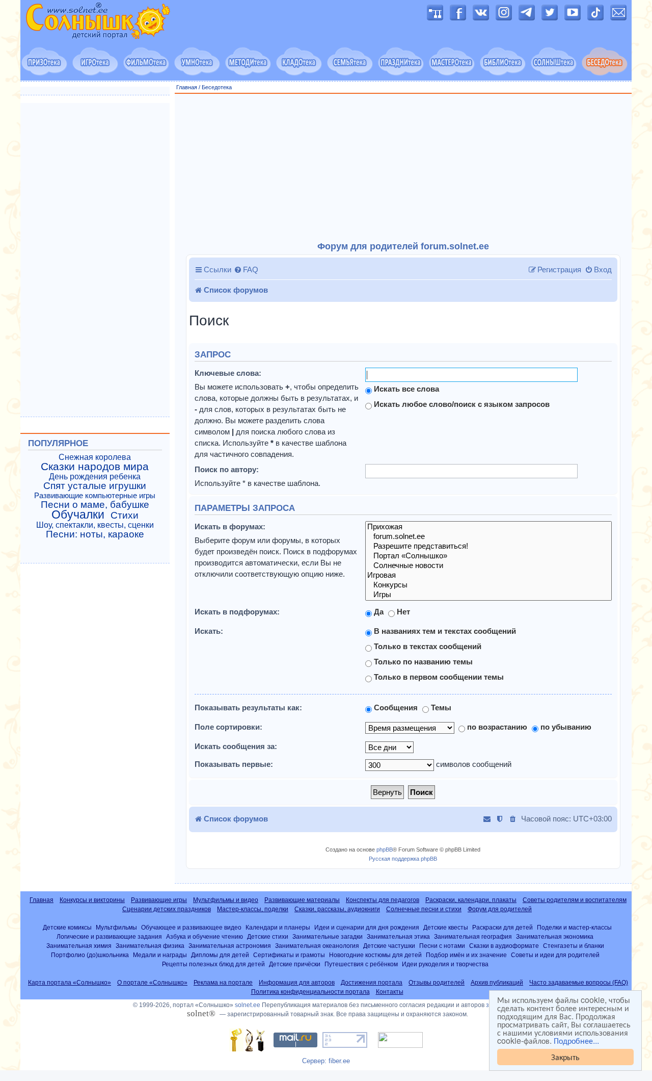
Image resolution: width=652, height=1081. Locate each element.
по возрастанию (496, 727)
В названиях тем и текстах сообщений (444, 631)
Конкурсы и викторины (92, 900)
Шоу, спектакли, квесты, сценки (95, 525)
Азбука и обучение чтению (204, 936)
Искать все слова (405, 388)
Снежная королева (95, 457)
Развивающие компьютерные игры (94, 496)
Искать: (209, 631)
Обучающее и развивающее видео (191, 927)
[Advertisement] (403, 167)
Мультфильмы (116, 927)
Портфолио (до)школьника (90, 954)
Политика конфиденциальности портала (310, 991)
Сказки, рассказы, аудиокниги (337, 909)
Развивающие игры (159, 900)
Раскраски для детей (502, 927)
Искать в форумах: (230, 526)
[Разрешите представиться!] (488, 546)
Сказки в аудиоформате (504, 945)
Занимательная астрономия (229, 945)
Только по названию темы (422, 661)
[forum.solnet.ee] (488, 537)
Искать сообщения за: (236, 746)
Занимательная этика (398, 936)
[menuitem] (246, 269)
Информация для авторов (297, 982)
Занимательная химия (79, 945)
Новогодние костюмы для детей (375, 954)
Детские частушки (389, 945)
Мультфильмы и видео (225, 900)
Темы (440, 707)
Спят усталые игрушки (94, 486)
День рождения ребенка (95, 476)
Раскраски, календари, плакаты (471, 900)
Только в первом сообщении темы (438, 677)
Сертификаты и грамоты (289, 954)
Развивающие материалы (302, 900)
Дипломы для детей (220, 954)
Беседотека (217, 87)
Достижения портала (371, 982)
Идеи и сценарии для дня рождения (366, 927)
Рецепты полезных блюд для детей (213, 964)
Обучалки (77, 514)
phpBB (384, 849)
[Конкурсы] (488, 585)
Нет (402, 611)
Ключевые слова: (228, 373)
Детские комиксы (67, 927)
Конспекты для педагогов (382, 900)
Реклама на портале (223, 982)
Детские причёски (294, 964)
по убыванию (564, 727)
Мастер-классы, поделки (252, 909)
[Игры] (488, 595)
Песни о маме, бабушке (95, 504)
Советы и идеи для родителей (555, 954)
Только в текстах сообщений (426, 646)
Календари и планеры (278, 927)
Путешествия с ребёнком (361, 964)
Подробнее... (576, 1041)
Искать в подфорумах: (237, 611)
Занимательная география (473, 936)
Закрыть (565, 1057)
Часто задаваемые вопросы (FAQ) (578, 982)
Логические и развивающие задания (109, 936)
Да (378, 611)
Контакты (389, 991)
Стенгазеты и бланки (573, 945)
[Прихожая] (488, 527)
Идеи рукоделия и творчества (445, 964)
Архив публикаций (497, 982)
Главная (186, 87)
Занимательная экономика (554, 936)
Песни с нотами (442, 945)
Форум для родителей (500, 909)
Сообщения (395, 707)
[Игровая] (488, 575)
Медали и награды (160, 954)
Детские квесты (445, 927)
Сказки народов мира (95, 466)
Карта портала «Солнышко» (69, 982)
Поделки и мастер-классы (574, 927)
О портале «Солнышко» (152, 982)
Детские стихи (267, 936)
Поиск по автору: (227, 469)
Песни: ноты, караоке (95, 534)
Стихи (125, 515)
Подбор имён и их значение (466, 954)
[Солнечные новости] (488, 566)
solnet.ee (247, 1005)
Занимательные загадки (327, 936)
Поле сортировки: (228, 727)
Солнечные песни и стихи (423, 909)
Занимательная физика (150, 945)
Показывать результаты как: (248, 707)
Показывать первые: (234, 764)
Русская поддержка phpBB (403, 859)
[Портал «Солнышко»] (488, 556)
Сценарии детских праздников (166, 909)
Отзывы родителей (437, 982)
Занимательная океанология (317, 945)
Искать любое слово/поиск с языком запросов (461, 404)
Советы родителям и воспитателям (575, 900)
